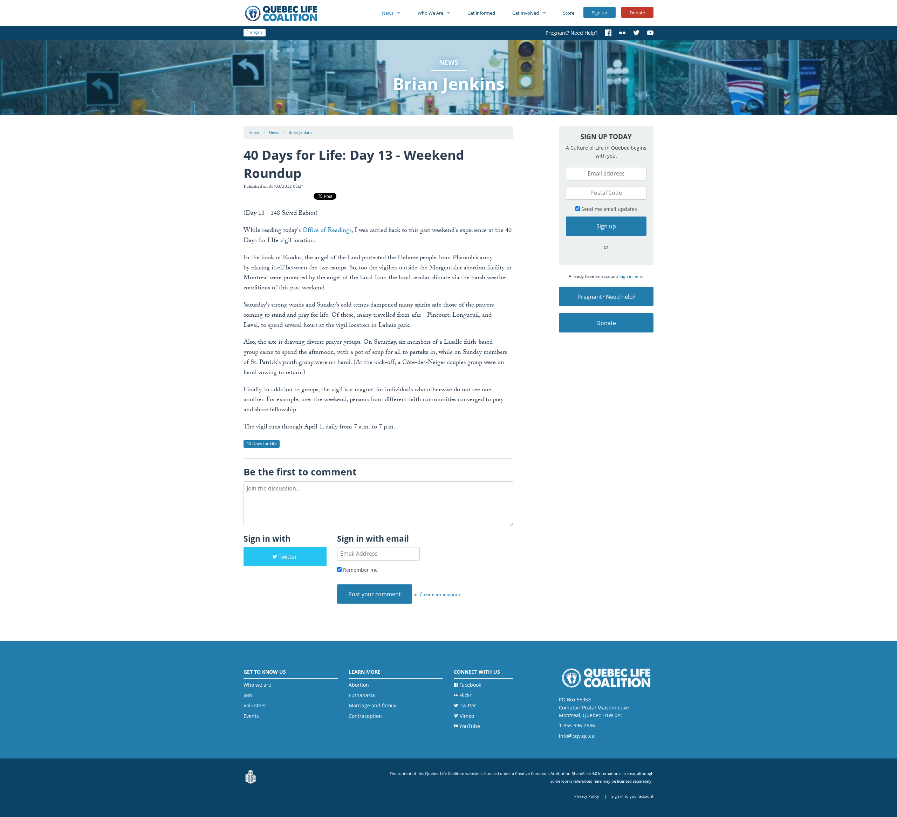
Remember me (360, 570)
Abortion (359, 684)
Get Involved (525, 13)
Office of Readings (326, 231)
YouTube (469, 726)
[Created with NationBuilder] (251, 777)
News (387, 13)
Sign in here (631, 276)
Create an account (440, 595)
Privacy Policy (586, 796)
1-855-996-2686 (577, 725)
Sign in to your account (632, 796)
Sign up (599, 12)
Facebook (470, 684)
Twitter (288, 557)
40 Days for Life (261, 443)
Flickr (465, 695)
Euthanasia (362, 695)
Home (253, 132)
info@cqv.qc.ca (576, 736)
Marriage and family (372, 705)
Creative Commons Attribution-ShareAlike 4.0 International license (575, 773)
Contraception (365, 716)
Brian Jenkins (300, 132)
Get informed (481, 13)
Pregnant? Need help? (606, 297)
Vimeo (467, 716)
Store (568, 13)
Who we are (257, 684)
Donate (637, 12)
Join (248, 695)
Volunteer (255, 705)
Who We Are (430, 13)
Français (254, 32)
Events (251, 716)
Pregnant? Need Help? (571, 32)
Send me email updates (608, 209)
